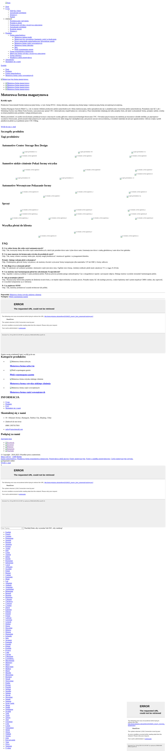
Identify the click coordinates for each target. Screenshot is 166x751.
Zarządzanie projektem (18, 13)
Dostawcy (13, 15)
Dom (7, 7)
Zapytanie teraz (6, 439)
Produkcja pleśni (16, 23)
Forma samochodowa (17, 35)
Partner (12, 17)
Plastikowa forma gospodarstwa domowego (32, 459)
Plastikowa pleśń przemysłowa (21, 58)
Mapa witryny (6, 457)
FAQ (7, 406)
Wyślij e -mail (6, 463)
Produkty (8, 33)
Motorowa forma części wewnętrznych (28, 43)
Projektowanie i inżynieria (19, 21)
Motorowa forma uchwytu (22, 366)
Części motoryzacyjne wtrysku (122, 459)
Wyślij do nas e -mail (8, 127)
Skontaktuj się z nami (13, 62)
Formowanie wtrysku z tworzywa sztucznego (26, 25)
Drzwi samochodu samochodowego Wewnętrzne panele (34, 41)
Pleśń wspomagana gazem (23, 49)
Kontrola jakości (16, 29)
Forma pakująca (15, 55)
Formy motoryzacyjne (77, 459)
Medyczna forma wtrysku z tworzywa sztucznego (27, 53)
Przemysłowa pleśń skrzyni (59, 459)
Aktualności (9, 60)
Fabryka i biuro (15, 11)
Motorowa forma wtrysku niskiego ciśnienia (25, 295)
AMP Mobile (17, 457)
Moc (16, 47)
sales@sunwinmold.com (14, 429)
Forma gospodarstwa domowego (21, 51)
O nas (7, 9)
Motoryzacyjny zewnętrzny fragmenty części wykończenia (35, 39)
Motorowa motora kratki (23, 37)
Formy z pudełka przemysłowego (98, 459)
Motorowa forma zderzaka (23, 45)
